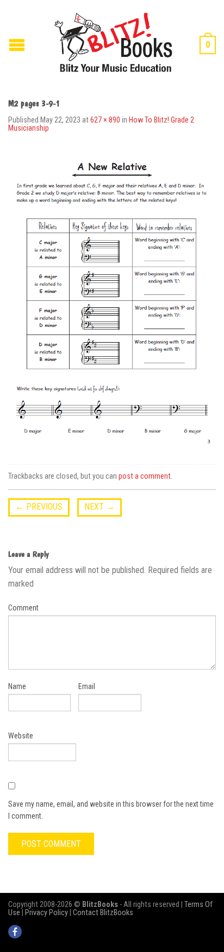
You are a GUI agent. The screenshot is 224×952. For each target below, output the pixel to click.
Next (99, 506)
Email (86, 686)
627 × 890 (105, 120)
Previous (39, 506)
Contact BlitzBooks (103, 912)
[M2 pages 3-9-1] (112, 300)
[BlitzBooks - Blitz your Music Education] (113, 40)
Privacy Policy (46, 912)
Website (20, 735)
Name (17, 686)
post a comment (145, 476)
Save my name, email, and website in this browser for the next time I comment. (111, 810)
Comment (23, 607)
